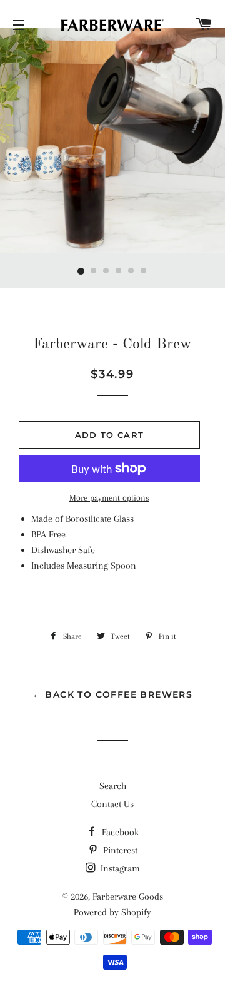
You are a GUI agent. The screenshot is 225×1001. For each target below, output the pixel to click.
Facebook (119, 832)
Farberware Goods (127, 896)
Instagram (119, 868)
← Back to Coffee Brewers (112, 694)
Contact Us (112, 804)
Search (112, 785)
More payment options (109, 497)
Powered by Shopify (112, 912)
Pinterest (119, 850)
